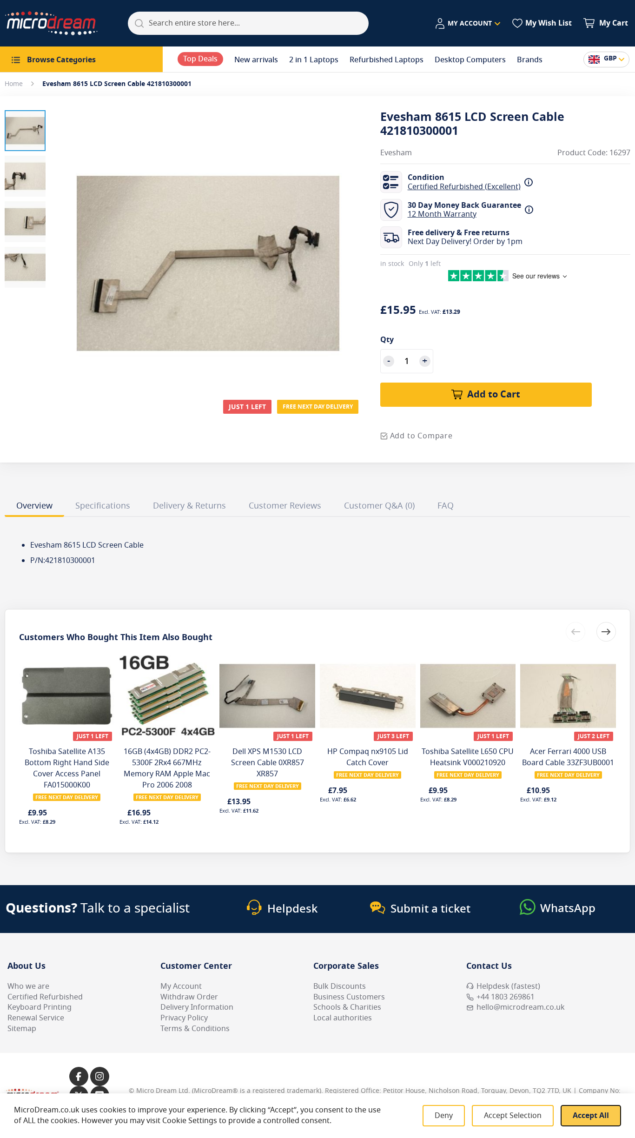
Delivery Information (196, 1007)
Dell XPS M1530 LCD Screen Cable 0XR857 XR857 (267, 763)
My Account (181, 986)
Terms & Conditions (195, 1028)
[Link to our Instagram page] (99, 1076)
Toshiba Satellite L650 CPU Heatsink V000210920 (468, 757)
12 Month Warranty (442, 214)
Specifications (102, 506)
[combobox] (248, 23)
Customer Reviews (285, 506)
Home (14, 84)
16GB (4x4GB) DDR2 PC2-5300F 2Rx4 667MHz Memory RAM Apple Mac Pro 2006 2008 (167, 768)
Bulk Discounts (339, 986)
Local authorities (342, 1018)
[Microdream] (51, 23)
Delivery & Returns (189, 506)
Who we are (28, 986)
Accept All (591, 1115)
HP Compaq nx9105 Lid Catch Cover (367, 757)
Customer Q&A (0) (379, 506)
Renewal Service (35, 1018)
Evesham (396, 153)
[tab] (34, 507)
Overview (34, 506)
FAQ (445, 506)
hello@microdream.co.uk (520, 1007)
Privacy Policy (184, 1018)
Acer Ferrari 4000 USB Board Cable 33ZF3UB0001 (568, 757)
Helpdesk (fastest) (508, 986)
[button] (467, 23)
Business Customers (349, 997)
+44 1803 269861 (505, 997)
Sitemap (21, 1028)
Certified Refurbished (45, 997)
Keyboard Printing (39, 1007)
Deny (444, 1115)
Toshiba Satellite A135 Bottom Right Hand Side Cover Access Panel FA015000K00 (67, 768)
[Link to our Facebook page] (78, 1076)
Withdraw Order (189, 997)
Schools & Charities (347, 1007)
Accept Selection (513, 1115)
